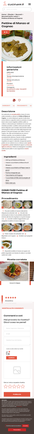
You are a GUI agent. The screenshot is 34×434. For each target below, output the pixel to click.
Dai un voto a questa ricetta (14, 382)
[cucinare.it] (13, 3)
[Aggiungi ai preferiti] (19, 100)
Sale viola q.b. (11, 183)
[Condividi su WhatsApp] (14, 101)
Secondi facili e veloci (13, 89)
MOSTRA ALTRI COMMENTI (13, 308)
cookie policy (19, 406)
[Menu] (30, 4)
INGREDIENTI (6, 105)
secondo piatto (15, 114)
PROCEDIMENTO (22, 105)
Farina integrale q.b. (13, 173)
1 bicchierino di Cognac (14, 175)
